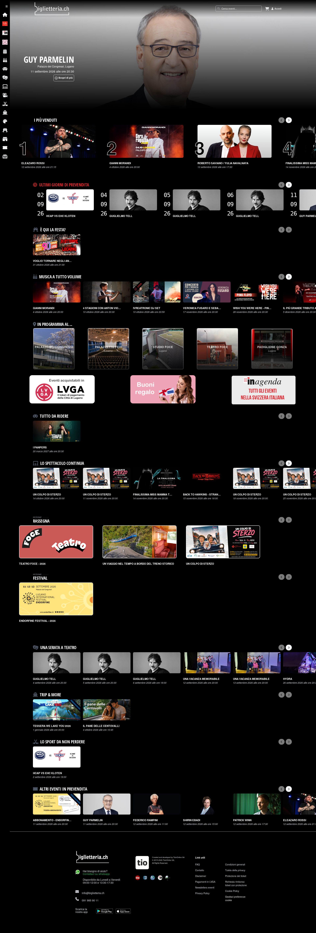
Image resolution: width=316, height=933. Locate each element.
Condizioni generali (235, 864)
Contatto (199, 870)
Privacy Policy (202, 893)
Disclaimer (200, 876)
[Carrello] (267, 8)
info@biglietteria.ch (93, 893)
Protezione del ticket (235, 876)
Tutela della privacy (235, 870)
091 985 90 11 (90, 900)
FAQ (197, 864)
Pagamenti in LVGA (205, 881)
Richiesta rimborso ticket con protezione (236, 883)
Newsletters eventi (204, 887)
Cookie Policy (232, 891)
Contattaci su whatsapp (96, 874)
